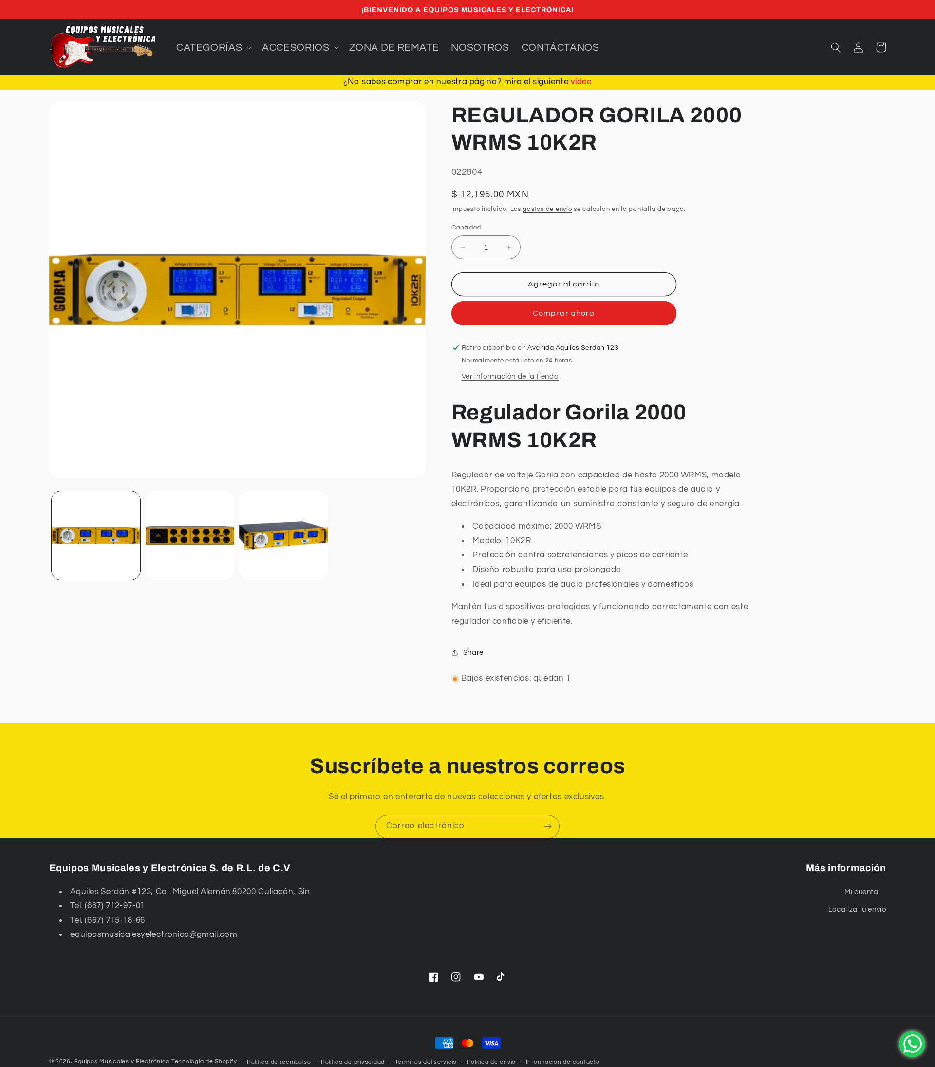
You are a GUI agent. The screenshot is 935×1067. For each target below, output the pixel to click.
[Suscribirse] (548, 826)
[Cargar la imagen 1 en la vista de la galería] (96, 535)
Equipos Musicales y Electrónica (121, 1061)
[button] (213, 47)
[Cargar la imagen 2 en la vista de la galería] (190, 535)
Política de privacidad (353, 1062)
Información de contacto (563, 1062)
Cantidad (466, 227)
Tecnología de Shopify (204, 1061)
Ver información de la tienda (510, 376)
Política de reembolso (279, 1062)
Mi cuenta (861, 892)
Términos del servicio (426, 1062)
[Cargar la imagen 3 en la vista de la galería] (283, 535)
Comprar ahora (564, 313)
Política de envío (491, 1062)
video (581, 81)
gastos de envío (547, 209)
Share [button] (473, 652)
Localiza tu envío (857, 909)
